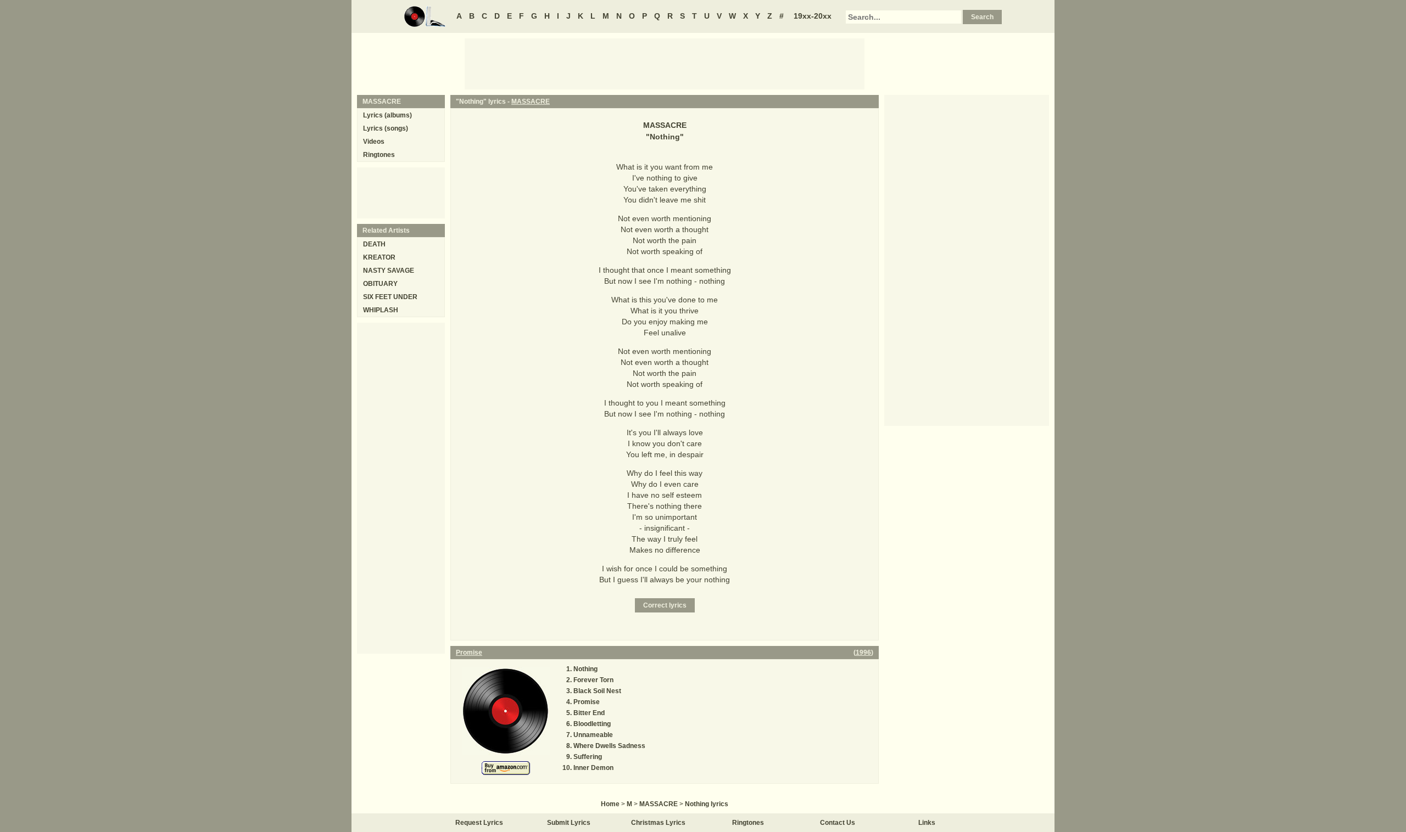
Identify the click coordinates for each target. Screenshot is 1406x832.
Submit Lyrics (568, 823)
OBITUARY (380, 284)
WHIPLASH (380, 310)
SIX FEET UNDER (390, 297)
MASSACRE (530, 101)
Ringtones (379, 155)
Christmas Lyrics (658, 823)
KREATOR (379, 257)
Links (926, 823)
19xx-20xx (813, 16)
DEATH (374, 244)
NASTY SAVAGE (388, 270)
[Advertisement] (664, 63)
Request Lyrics (479, 823)
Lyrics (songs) (385, 128)
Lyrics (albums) (387, 115)
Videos (373, 141)
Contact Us (837, 823)
